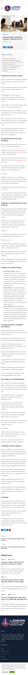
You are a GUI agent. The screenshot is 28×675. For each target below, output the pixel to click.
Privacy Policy (4, 659)
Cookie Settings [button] (5, 672)
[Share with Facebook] (4, 47)
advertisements (22, 243)
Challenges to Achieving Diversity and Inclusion (13, 62)
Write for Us (4, 653)
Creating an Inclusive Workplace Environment (12, 65)
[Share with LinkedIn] (9, 47)
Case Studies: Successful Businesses (10, 67)
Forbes (6, 387)
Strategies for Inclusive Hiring (9, 64)
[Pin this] (12, 47)
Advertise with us (5, 651)
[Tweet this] (6, 47)
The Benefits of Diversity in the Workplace (11, 60)
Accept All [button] (12, 672)
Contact (3, 656)
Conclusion (5, 71)
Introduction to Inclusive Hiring (9, 58)
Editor (5, 41)
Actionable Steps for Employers (9, 69)
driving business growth (21, 160)
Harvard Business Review (19, 150)
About (2, 648)
